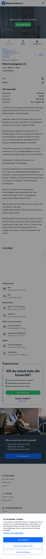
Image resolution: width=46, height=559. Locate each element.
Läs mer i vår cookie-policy (13, 533)
